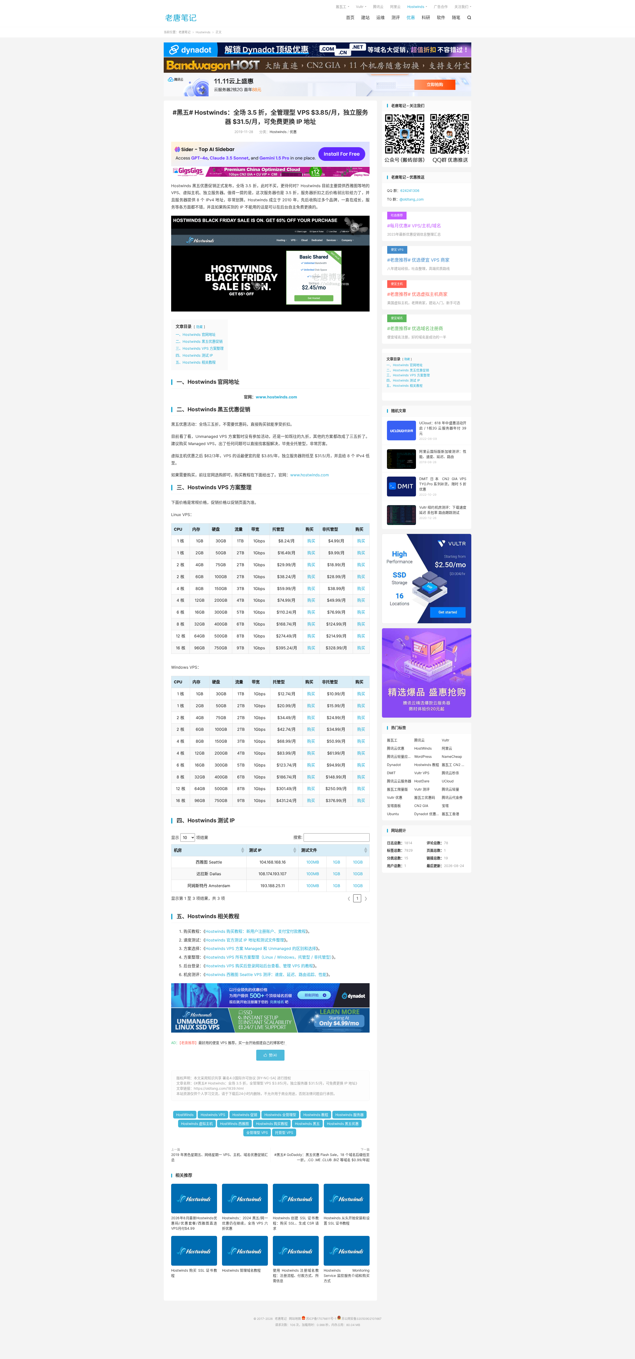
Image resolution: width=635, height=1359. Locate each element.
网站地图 (295, 1318)
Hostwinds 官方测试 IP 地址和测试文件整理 (244, 940)
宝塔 (445, 805)
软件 (441, 17)
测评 (395, 17)
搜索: (297, 837)
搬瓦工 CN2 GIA (454, 765)
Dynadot (394, 765)
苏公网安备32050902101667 (361, 1318)
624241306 (409, 190)
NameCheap (452, 756)
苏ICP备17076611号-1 (320, 1318)
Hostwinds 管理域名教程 (241, 1270)
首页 (350, 17)
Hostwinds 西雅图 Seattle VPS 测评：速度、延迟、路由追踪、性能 (265, 974)
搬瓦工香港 (450, 814)
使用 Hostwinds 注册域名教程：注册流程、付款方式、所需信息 (296, 1275)
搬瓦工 (341, 6)
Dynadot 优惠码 (426, 814)
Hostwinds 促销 (244, 1115)
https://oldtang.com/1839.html (219, 1088)
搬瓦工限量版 (397, 789)
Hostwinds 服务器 (349, 1115)
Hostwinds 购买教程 (272, 1123)
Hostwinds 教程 (315, 1115)
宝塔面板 (394, 805)
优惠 (411, 17)
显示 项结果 (189, 837)
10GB (358, 862)
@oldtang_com (412, 199)
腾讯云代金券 (452, 797)
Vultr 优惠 (394, 797)
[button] (242, 850)
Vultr (359, 6)
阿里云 (395, 6)
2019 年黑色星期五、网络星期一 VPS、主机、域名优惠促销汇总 (219, 1157)
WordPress (423, 756)
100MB (312, 862)
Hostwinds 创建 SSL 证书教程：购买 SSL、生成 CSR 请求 (296, 1223)
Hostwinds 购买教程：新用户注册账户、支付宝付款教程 (255, 931)
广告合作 (441, 6)
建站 (365, 17)
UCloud (448, 781)
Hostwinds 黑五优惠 (343, 1123)
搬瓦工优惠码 (424, 797)
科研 (426, 17)
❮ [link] (348, 898)
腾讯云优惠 (395, 748)
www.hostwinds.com (276, 396)
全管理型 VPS (257, 1132)
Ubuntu (393, 814)
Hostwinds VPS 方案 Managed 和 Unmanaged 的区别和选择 (260, 948)
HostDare (421, 781)
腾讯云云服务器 (399, 781)
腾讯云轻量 (450, 789)
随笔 (456, 17)
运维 (380, 17)
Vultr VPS (421, 773)
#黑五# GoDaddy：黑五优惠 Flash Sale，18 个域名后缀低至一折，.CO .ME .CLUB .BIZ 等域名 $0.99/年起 (322, 1157)
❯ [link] (365, 898)
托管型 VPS (284, 1132)
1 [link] (357, 898)
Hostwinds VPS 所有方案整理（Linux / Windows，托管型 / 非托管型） (268, 957)
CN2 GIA (421, 805)
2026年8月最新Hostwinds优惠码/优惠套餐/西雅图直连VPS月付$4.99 (194, 1223)
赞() (270, 1055)
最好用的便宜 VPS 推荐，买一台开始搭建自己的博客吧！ (242, 1043)
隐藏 (199, 327)
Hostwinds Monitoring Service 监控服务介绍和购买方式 (347, 1275)
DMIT (391, 773)
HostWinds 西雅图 (234, 1123)
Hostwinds (415, 6)
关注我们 (461, 6)
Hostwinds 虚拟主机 (197, 1123)
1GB (336, 862)
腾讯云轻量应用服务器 (399, 756)
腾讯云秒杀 (450, 773)
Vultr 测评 (422, 789)
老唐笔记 (181, 18)
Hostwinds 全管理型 (280, 1115)
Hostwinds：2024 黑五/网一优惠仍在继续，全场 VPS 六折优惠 (245, 1223)
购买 (311, 540)
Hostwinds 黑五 (307, 1123)
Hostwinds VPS (213, 1115)
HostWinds (184, 1115)
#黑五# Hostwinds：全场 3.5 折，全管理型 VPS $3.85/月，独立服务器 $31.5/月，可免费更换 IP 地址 (275, 1083)
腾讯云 (378, 6)
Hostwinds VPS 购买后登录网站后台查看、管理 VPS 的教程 (259, 965)
